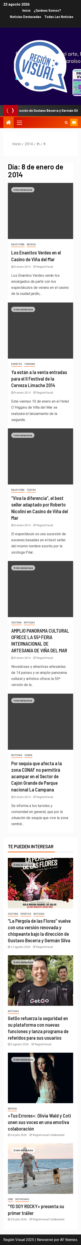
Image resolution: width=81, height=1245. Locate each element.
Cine (10, 1199)
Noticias (29, 622)
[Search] (66, 122)
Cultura (16, 622)
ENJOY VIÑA (18, 244)
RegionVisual (44, 266)
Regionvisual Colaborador (49, 1135)
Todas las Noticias (58, 17)
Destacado (22, 1199)
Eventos (16, 364)
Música (31, 244)
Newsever (45, 1240)
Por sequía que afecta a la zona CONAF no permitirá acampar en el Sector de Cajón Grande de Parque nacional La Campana (36, 776)
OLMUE (28, 755)
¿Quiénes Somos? (47, 10)
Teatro (31, 490)
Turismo (29, 364)
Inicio (26, 10)
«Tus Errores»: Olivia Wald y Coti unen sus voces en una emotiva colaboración (39, 1122)
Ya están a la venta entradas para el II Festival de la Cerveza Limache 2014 (39, 378)
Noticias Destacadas (25, 17)
